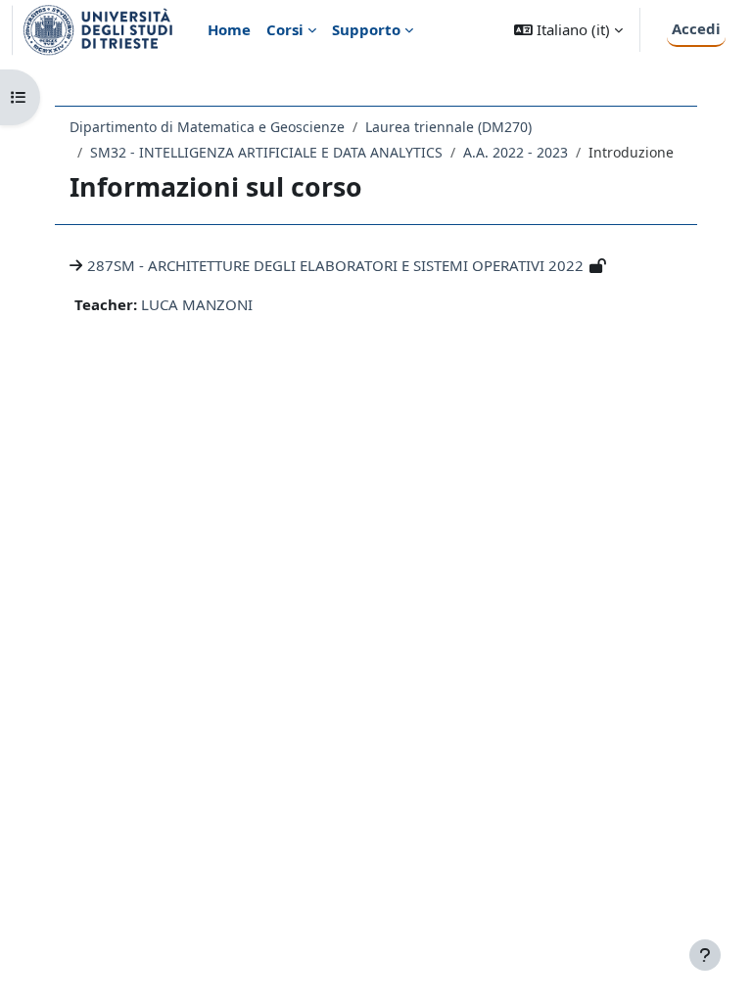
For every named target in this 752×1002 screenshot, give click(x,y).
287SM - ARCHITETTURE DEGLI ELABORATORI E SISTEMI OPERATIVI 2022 (335, 265)
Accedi (696, 28)
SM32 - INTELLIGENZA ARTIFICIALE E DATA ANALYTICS (266, 152)
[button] (568, 30)
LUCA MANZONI (197, 304)
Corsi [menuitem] (285, 29)
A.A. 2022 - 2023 (515, 152)
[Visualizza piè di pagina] (705, 955)
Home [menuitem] (229, 29)
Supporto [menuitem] (366, 29)
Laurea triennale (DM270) (448, 126)
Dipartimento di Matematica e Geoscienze (207, 126)
